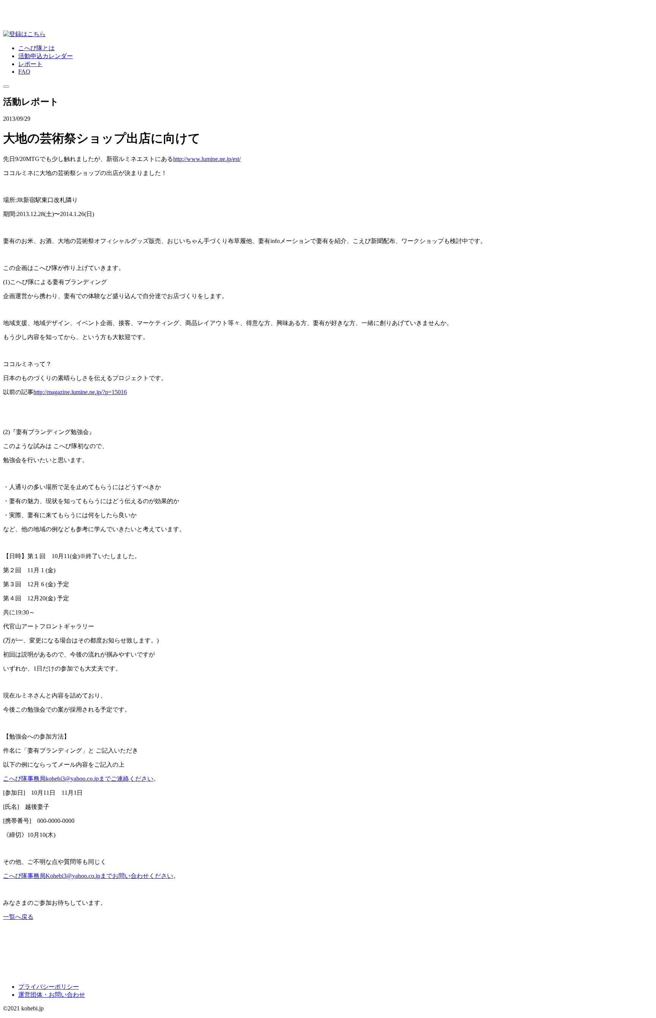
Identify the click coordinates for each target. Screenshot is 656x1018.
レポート (30, 64)
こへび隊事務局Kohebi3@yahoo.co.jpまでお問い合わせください (88, 876)
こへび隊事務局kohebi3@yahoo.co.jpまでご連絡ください (78, 778)
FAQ (24, 71)
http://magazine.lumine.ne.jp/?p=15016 (80, 392)
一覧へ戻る (18, 917)
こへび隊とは (36, 48)
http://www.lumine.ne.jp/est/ (207, 159)
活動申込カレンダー (45, 56)
